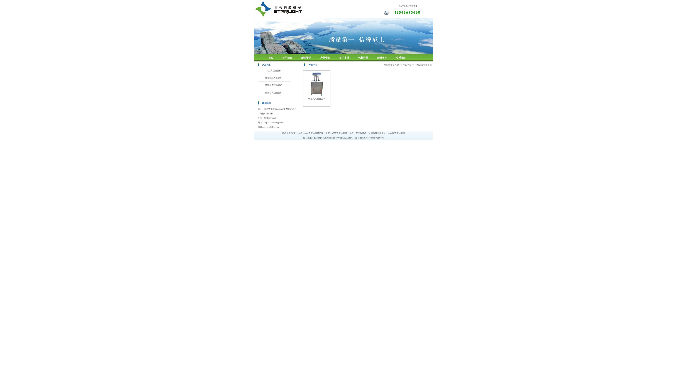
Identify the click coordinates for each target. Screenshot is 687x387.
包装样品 (363, 57)
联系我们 (401, 57)
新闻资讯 (306, 57)
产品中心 (325, 57)
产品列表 (266, 65)
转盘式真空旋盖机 (273, 78)
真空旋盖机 (313, 133)
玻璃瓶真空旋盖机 (273, 85)
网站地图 (413, 5)
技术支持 (344, 57)
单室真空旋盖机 (273, 70)
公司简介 (287, 57)
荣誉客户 (382, 57)
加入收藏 (403, 5)
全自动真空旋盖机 (273, 92)
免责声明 (380, 138)
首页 (270, 57)
